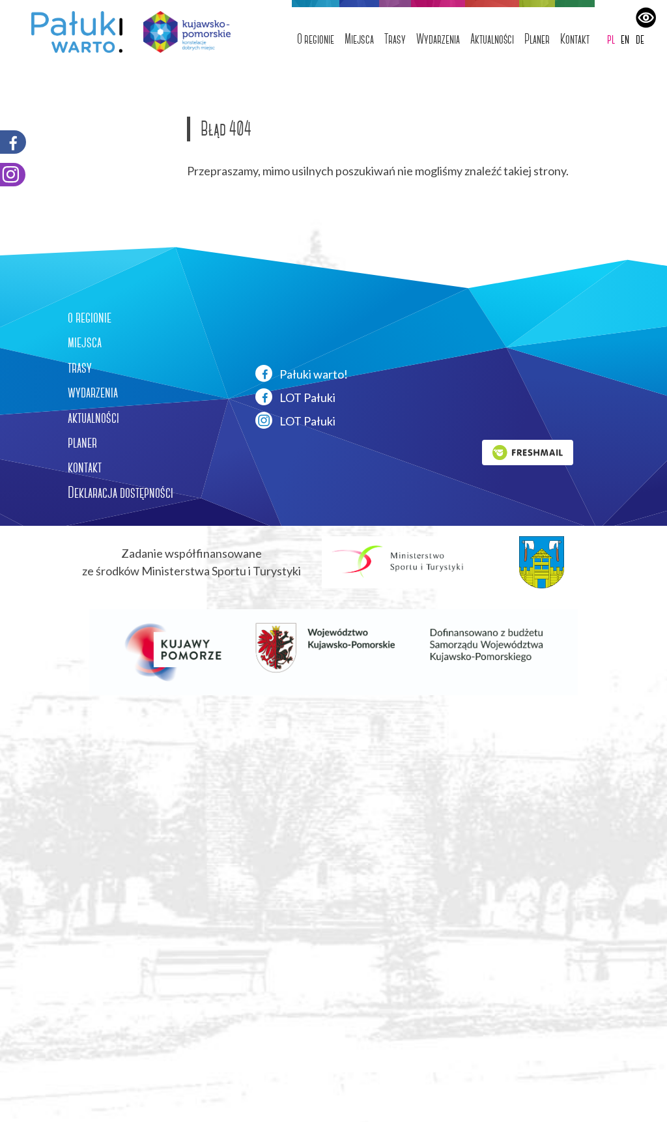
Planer (537, 38)
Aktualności (492, 38)
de (640, 38)
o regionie (89, 317)
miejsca (85, 342)
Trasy (395, 38)
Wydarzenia (438, 38)
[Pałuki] (71, 32)
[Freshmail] (527, 451)
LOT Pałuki (306, 397)
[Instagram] (12, 174)
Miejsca (359, 38)
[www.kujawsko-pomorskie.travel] (182, 32)
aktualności (93, 417)
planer (82, 442)
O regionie (315, 38)
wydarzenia (93, 392)
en (625, 38)
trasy (80, 367)
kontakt (85, 467)
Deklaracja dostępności (120, 492)
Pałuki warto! (312, 374)
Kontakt (574, 38)
